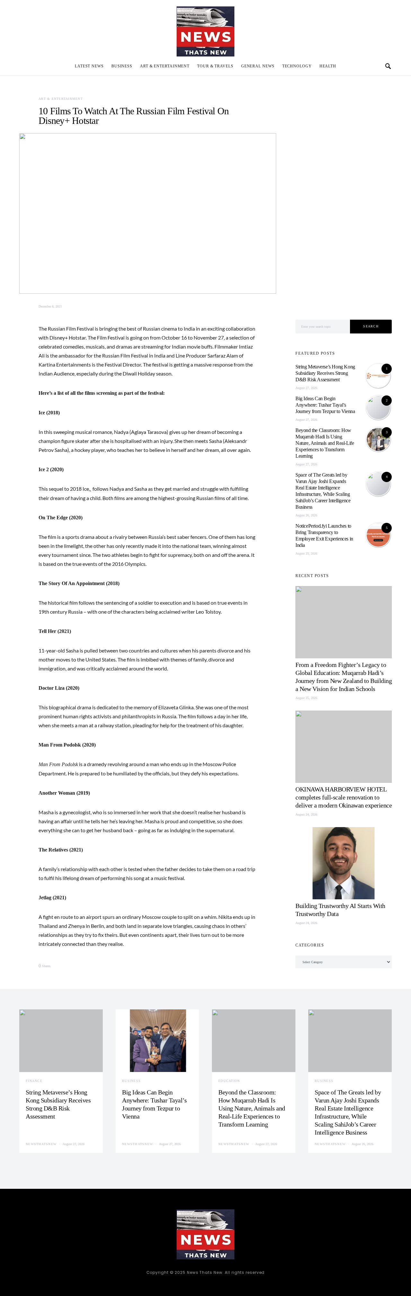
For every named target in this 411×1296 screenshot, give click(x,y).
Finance (34, 1081)
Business (121, 66)
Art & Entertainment (164, 66)
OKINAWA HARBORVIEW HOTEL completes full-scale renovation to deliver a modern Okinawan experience (343, 797)
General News (258, 66)
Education (229, 1081)
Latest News (89, 66)
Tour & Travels (215, 66)
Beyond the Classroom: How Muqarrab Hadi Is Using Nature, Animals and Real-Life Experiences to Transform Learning (324, 443)
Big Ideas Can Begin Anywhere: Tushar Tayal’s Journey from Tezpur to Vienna (325, 405)
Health (327, 66)
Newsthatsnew (41, 1144)
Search (371, 326)
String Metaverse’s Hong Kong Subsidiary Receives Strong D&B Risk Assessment (325, 373)
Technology (297, 66)
